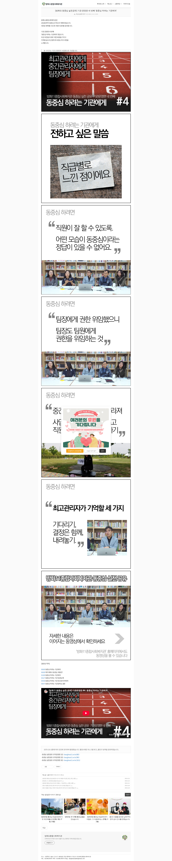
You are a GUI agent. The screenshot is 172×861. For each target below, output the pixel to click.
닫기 (102, 451)
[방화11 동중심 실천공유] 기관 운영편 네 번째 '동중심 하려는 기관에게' (86, 11)
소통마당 (117, 4)
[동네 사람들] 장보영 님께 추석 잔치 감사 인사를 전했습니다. (56, 785)
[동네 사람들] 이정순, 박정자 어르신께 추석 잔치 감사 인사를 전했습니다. (59, 788)
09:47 (43, 683)
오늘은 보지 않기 (91, 451)
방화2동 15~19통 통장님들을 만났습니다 (52, 781)
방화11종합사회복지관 (53, 836)
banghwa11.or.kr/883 (71, 754)
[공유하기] (48, 766)
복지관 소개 (100, 4)
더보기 (128, 795)
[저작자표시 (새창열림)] (63, 766)
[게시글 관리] (51, 766)
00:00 (43, 669)
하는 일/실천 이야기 (81, 14)
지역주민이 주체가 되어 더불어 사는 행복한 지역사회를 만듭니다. (63, 839)
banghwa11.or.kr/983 (71, 757)
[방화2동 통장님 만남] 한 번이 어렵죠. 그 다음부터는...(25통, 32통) (58, 783)
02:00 (43, 675)
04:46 (43, 681)
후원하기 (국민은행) (75, 451)
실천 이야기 (50, 775)
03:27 (43, 678)
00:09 (43, 672)
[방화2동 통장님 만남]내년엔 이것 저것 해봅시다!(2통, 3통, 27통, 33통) (59, 778)
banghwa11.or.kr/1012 (72, 760)
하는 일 (109, 4)
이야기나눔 (126, 4)
